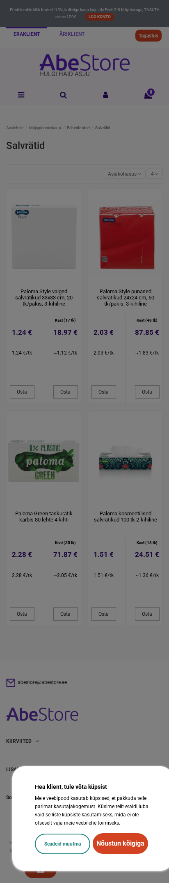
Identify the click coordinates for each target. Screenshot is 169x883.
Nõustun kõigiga (120, 843)
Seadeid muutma (62, 844)
